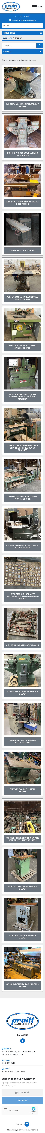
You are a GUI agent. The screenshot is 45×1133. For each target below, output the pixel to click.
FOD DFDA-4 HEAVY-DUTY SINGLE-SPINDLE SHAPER (23, 346)
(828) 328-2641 (24, 16)
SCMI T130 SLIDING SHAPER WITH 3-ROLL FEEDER (22, 202)
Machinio (34, 1130)
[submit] (39, 45)
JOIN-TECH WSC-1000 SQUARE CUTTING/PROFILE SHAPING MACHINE (22, 396)
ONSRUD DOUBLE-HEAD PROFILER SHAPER (22, 985)
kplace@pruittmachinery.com (24, 20)
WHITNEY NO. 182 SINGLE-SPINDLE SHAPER (22, 105)
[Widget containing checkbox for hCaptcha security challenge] (20, 1110)
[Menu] (34, 6)
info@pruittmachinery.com (14, 1071)
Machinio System (14, 1130)
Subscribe (22, 1100)
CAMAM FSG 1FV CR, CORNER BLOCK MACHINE (22, 741)
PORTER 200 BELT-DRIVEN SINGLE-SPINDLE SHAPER (22, 298)
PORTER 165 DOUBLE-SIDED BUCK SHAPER (22, 692)
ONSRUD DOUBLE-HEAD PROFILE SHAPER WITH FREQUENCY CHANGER (22, 447)
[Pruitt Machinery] (22, 1021)
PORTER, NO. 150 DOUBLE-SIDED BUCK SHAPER (22, 154)
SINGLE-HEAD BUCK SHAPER (22, 250)
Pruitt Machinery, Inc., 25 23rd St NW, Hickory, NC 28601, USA (18, 1053)
